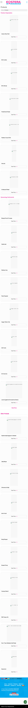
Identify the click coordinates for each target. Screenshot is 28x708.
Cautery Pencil (4, 591)
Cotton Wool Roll (5, 34)
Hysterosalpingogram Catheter (8, 435)
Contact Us (13, 685)
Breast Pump (4, 565)
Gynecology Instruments (7, 197)
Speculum (3, 669)
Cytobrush (3, 244)
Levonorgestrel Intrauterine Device (9, 399)
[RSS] (23, 685)
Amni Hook (4, 513)
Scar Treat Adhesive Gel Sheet (8, 643)
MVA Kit (3, 163)
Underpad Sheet (5, 189)
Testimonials (6, 685)
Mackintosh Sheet (5, 111)
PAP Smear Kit (4, 617)
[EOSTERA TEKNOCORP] (13, 3)
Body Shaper (4, 539)
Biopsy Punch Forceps (6, 218)
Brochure (21, 684)
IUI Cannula (4, 373)
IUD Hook (3, 348)
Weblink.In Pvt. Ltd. (14, 690)
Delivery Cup (4, 270)
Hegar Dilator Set (5, 322)
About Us (10, 684)
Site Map (19, 685)
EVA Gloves (4, 86)
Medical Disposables (6, 13)
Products (15, 684)
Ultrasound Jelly (5, 487)
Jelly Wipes (4, 461)
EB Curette (4, 60)
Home (2, 10)
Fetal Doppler (4, 296)
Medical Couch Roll (6, 137)
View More (13, 36)
